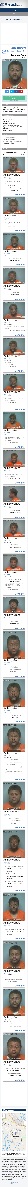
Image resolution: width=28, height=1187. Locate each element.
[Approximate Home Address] (14, 1132)
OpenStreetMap (18, 1150)
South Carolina (8, 51)
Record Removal (18, 48)
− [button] (4, 1117)
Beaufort (7, 177)
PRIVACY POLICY (14, 1182)
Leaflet (12, 1150)
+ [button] (4, 1115)
